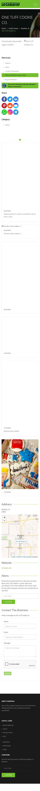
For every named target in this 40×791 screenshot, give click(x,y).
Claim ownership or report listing (15, 75)
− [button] (4, 520)
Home (4, 28)
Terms (5, 729)
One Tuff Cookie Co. (21, 541)
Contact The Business (12, 71)
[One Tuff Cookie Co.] (20, 537)
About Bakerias (8, 725)
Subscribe (8, 602)
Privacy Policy (7, 732)
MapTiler (19, 557)
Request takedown (11, 80)
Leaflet (13, 557)
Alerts (7, 67)
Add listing (7, 746)
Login (5, 749)
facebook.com (6, 568)
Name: (6, 621)
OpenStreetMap (27, 557)
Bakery (7, 125)
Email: (6, 632)
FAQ (4, 736)
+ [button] (4, 517)
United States (13, 28)
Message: (7, 643)
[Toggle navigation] (35, 4)
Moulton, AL (25, 28)
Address (7, 63)
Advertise (6, 742)
